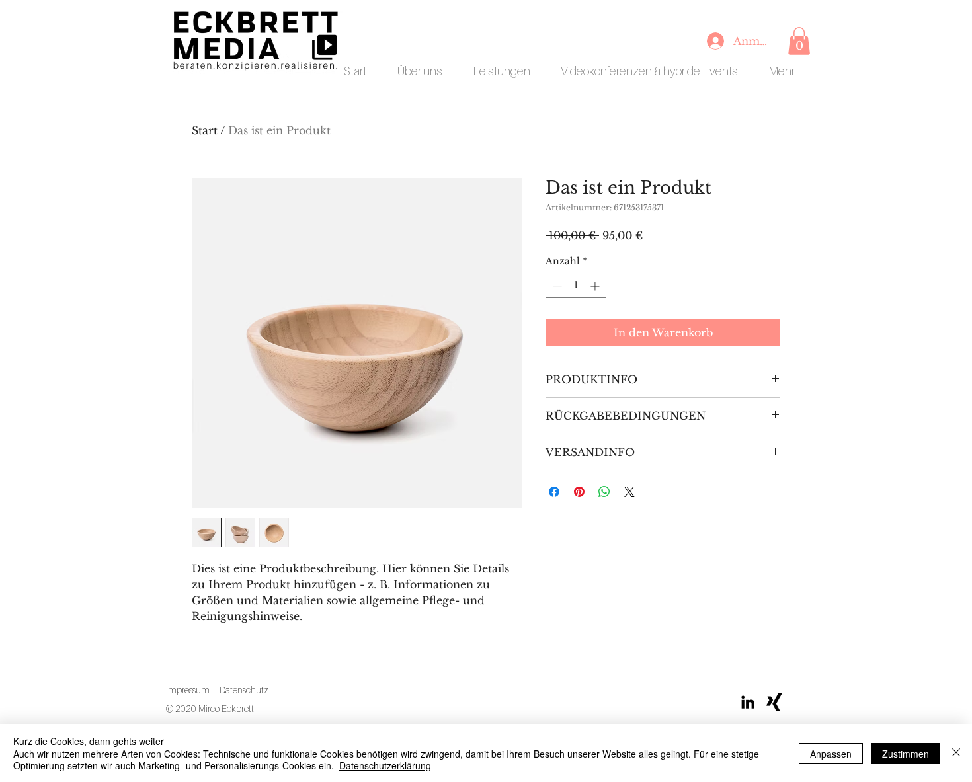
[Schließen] (956, 753)
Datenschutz (244, 689)
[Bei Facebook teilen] (554, 492)
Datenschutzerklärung (385, 765)
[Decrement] (555, 285)
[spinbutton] (576, 285)
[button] (799, 41)
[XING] (774, 702)
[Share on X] (629, 492)
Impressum (188, 689)
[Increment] (596, 285)
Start (205, 130)
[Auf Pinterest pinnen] (579, 492)
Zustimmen (905, 753)
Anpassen (831, 753)
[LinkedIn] (748, 702)
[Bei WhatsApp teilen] (604, 492)
